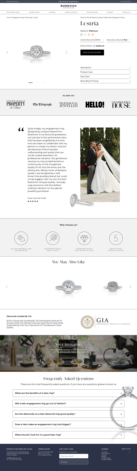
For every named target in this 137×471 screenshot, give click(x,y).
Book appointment (68, 361)
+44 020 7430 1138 (125, 1)
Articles (103, 456)
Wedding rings (34, 12)
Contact (104, 455)
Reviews (110, 12)
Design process (92, 12)
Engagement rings (13, 12)
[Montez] (68, 286)
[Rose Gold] (93, 35)
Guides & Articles (71, 12)
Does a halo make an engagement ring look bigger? (43, 424)
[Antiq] (113, 286)
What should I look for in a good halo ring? (38, 435)
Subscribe (64, 462)
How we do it (105, 453)
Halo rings (29, 17)
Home (9, 17)
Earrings (52, 12)
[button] (31, 82)
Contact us (126, 12)
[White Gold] (85, 35)
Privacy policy (105, 458)
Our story (104, 452)
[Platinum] (81, 35)
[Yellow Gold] (89, 35)
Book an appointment (13, 1)
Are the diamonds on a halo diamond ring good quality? (45, 414)
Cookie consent (106, 459)
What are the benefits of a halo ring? (35, 393)
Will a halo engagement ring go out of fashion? (40, 403)
